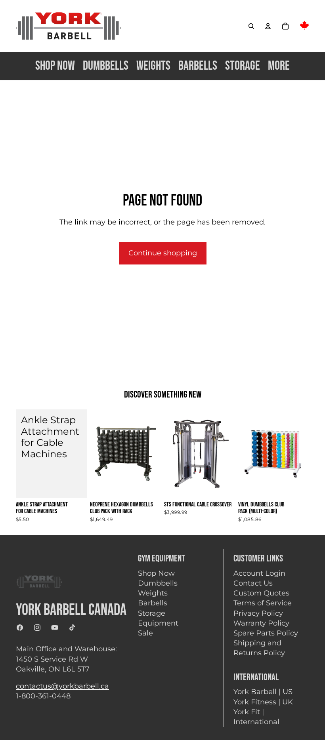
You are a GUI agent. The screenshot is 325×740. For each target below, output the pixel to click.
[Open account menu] (268, 26)
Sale (145, 633)
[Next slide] (229, 453)
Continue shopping (162, 253)
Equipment (158, 623)
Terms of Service (262, 603)
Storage (151, 613)
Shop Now (156, 573)
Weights (153, 593)
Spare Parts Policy (265, 633)
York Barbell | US (262, 691)
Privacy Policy (258, 613)
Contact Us (253, 583)
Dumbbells (158, 583)
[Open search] (251, 26)
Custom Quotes (261, 593)
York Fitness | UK (263, 702)
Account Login (259, 573)
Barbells (152, 603)
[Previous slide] (170, 453)
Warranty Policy (261, 623)
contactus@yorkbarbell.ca (62, 686)
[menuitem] (279, 66)
